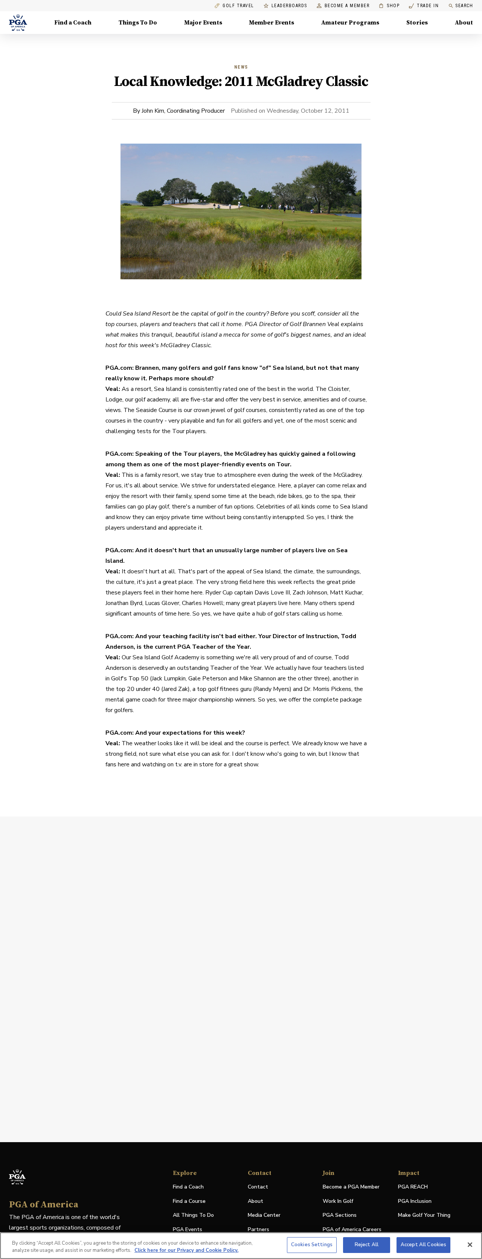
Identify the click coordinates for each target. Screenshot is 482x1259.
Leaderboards (289, 5)
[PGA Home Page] (18, 22)
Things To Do (138, 22)
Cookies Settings (312, 1244)
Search (464, 5)
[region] (241, 1245)
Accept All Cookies (423, 1244)
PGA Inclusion (415, 1201)
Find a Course (189, 1201)
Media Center (264, 1215)
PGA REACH (413, 1187)
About (464, 22)
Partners (258, 1229)
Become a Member (347, 5)
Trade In (424, 5)
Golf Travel (238, 5)
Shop (389, 5)
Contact (258, 1186)
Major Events (203, 22)
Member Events (271, 22)
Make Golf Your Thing (424, 1215)
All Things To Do (193, 1215)
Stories (417, 22)
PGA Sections (340, 1215)
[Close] (470, 1244)
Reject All (366, 1244)
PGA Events (187, 1229)
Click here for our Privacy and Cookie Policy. (186, 1250)
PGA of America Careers (352, 1230)
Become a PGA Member (351, 1186)
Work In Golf (338, 1201)
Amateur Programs (350, 22)
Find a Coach (73, 22)
